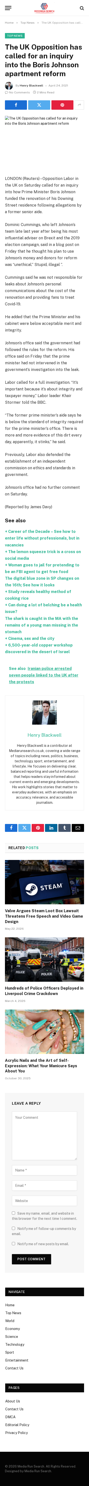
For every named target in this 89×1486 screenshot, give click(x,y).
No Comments (19, 92)
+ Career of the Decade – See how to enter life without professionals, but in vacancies (42, 538)
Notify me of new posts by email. (43, 1244)
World (9, 1321)
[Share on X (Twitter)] (39, 105)
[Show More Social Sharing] (79, 105)
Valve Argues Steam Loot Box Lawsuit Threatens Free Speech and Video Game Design (44, 916)
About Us (12, 1401)
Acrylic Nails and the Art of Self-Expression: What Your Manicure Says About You (41, 1066)
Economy (12, 1329)
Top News (15, 35)
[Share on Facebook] (16, 105)
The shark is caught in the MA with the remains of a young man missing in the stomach (41, 625)
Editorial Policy (17, 1425)
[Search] (81, 8)
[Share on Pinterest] (62, 105)
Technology (14, 1344)
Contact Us (14, 1368)
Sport (9, 1352)
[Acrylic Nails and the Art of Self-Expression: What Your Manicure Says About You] (44, 1032)
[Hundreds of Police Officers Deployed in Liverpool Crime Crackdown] (44, 959)
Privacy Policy (16, 1433)
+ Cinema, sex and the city (29, 638)
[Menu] (8, 8)
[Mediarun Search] (44, 8)
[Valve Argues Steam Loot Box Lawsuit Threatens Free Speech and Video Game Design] (44, 882)
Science (11, 1337)
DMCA (10, 1417)
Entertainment (16, 1360)
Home (10, 1305)
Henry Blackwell (31, 85)
